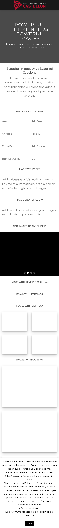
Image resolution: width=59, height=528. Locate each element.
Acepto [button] (29, 523)
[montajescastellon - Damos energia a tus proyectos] (29, 5)
